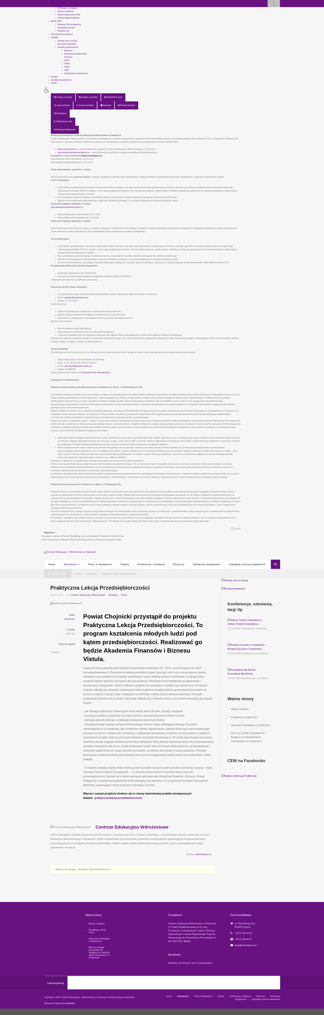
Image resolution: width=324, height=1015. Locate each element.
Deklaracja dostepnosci (65, 129)
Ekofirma (68, 50)
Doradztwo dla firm (66, 27)
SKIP (66, 70)
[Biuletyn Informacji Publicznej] (238, 775)
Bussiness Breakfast (67, 44)
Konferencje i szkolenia (151, 564)
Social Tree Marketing (65, 1003)
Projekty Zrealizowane (68, 47)
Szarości (107, 105)
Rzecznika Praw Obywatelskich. (96, 372)
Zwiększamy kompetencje (76, 73)
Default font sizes (114, 97)
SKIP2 (67, 63)
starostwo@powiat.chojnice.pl (78, 366)
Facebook (271, 3)
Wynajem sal (63, 31)
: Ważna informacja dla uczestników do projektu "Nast (82, 539)
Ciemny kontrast (86, 105)
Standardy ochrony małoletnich (247, 564)
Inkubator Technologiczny (69, 24)
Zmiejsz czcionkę (64, 97)
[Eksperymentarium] (233, 588)
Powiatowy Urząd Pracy (244, 717)
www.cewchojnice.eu (67, 149)
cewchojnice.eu (203, 854)
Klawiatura (61, 113)
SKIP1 (67, 67)
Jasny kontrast (63, 105)
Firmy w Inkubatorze (100, 564)
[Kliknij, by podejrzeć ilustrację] (132, 603)
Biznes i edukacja (66, 11)
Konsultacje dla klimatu (240, 673)
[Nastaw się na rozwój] (234, 580)
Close (235, 529)
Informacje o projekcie (68, 8)
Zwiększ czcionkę (89, 97)
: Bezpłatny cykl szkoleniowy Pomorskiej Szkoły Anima (83, 536)
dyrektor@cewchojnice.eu (76, 297)
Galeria (124, 564)
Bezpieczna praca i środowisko (244, 648)
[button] (142, 90)
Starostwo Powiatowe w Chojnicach (250, 725)
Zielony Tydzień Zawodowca (243, 623)
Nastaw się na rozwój (67, 41)
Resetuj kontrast (127, 105)
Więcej (187, 941)
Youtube (277, 3)
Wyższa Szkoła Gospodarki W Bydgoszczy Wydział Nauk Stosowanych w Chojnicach (248, 737)
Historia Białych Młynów (68, 18)
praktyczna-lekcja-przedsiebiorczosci (118, 798)
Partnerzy (179, 564)
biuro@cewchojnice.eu (246, 945)
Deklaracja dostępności (207, 564)
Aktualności (71, 564)
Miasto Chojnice (240, 709)
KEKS (67, 60)
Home (51, 564)
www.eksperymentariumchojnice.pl (73, 152)
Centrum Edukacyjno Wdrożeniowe (88, 595)
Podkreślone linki (64, 121)
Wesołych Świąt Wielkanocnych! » (95, 869)
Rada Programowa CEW (69, 14)
